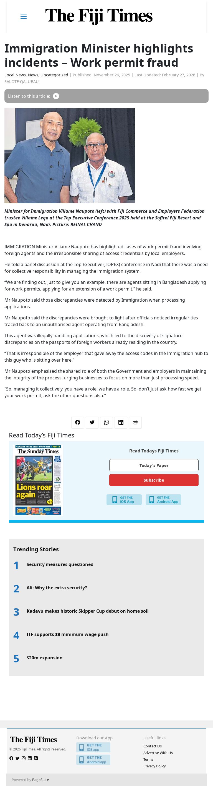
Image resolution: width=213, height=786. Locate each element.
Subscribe (154, 480)
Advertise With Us (158, 752)
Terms (148, 759)
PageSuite (40, 779)
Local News (15, 74)
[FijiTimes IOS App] (106, 747)
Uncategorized (54, 74)
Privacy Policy (154, 766)
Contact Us (152, 746)
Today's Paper (154, 465)
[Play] (56, 96)
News (33, 74)
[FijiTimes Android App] (106, 760)
